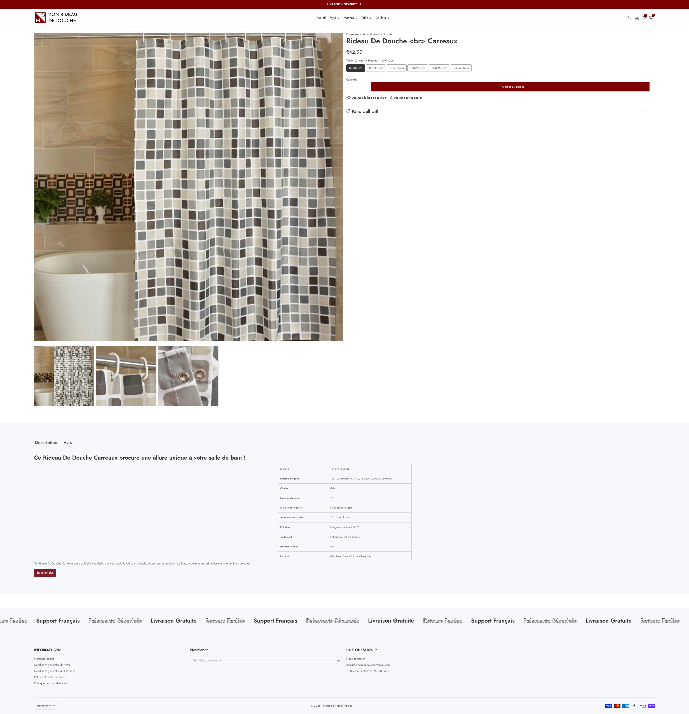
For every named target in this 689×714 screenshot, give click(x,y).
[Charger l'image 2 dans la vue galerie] (126, 376)
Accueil (320, 17)
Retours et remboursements (50, 677)
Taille (364, 17)
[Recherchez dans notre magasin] (631, 17)
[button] (498, 111)
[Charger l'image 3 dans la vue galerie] (188, 376)
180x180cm (398, 69)
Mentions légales (44, 659)
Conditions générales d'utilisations (54, 671)
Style (333, 17)
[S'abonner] (338, 660)
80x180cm (357, 69)
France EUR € (44, 705)
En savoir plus (45, 573)
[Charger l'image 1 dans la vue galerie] (64, 376)
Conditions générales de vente (52, 665)
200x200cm (441, 69)
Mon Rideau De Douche (377, 34)
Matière (349, 17)
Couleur (381, 17)
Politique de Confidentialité (50, 683)
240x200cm (463, 69)
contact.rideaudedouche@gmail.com (368, 665)
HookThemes (344, 705)
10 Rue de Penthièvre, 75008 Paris (367, 671)
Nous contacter (355, 659)
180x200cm (419, 69)
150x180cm (377, 69)
